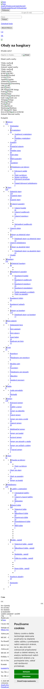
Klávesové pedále (20, 172)
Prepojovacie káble (21, 518)
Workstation (14, 127)
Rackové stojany (16, 438)
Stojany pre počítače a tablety (20, 447)
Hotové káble (15, 506)
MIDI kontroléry (16, 160)
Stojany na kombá (16, 480)
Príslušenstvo (10, 486)
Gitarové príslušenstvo (18, 244)
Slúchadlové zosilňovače (23, 225)
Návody (14, 8)
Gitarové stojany (16, 424)
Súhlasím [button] (26, 672)
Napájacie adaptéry (17, 578)
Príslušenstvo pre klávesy (19, 168)
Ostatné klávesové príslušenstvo (25, 184)
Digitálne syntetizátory (22, 139)
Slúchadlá (13, 395)
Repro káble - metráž (21, 569)
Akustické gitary (16, 197)
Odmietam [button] (26, 676)
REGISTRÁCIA (7, 28)
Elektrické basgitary (17, 264)
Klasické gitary (15, 201)
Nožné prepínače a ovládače (24, 292)
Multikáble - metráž (21, 555)
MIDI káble (18, 527)
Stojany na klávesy (21, 177)
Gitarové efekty (15, 229)
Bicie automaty (15, 330)
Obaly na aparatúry (21, 294)
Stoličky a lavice (16, 408)
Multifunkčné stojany (17, 430)
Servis (22, 6)
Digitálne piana (15, 152)
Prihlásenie (5, 10)
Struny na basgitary (17, 312)
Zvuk (8, 348)
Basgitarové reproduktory (23, 289)
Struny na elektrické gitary (20, 236)
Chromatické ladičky (21, 494)
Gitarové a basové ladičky (23, 498)
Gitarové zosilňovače (21, 213)
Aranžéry (13, 143)
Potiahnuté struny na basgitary (25, 316)
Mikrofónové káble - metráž (24, 549)
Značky (3, 6)
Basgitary (9, 260)
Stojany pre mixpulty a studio (20, 442)
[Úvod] (3, 2)
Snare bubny (14, 338)
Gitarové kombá (20, 209)
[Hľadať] (26, 55)
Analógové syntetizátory (23, 135)
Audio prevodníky (16, 391)
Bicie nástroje (11, 322)
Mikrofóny (14, 377)
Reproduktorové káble (22, 522)
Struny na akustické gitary (20, 248)
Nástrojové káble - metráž (23, 545)
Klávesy (9, 123)
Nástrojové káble (20, 510)
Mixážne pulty (15, 365)
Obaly (8, 457)
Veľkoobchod (21, 8)
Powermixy (14, 369)
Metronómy (18, 502)
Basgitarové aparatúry (18, 273)
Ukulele (13, 256)
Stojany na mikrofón (17, 412)
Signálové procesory (17, 381)
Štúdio (8, 387)
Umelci (17, 6)
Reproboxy (14, 355)
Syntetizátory (15, 131)
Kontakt (8, 8)
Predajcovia (10, 6)
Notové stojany (15, 416)
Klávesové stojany (16, 404)
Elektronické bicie (16, 326)
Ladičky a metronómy (18, 490)
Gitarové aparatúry (17, 205)
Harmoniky (14, 584)
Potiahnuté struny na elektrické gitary (27, 240)
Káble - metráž (16, 541)
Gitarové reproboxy (21, 217)
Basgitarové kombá (21, 277)
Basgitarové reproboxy (22, 285)
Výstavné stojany (16, 451)
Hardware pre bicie (17, 342)
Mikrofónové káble (21, 514)
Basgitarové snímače (17, 305)
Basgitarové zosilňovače (23, 281)
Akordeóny (14, 164)
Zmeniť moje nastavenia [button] (26, 681)
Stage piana (14, 156)
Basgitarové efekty (16, 299)
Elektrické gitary (16, 193)
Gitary (8, 188)
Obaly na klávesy (20, 175)
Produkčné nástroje (17, 147)
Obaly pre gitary (16, 471)
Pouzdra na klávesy (17, 461)
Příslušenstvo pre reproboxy (20, 359)
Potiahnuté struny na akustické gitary (27, 252)
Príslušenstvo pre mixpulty (19, 373)
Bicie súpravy (15, 334)
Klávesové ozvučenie (22, 180)
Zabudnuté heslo (7, 24)
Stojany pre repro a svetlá (19, 420)
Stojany (8, 400)
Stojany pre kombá (16, 434)
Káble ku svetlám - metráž (23, 559)
